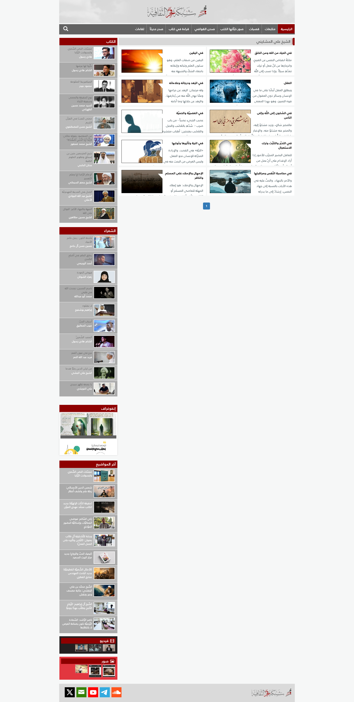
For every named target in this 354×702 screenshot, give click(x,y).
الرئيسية (286, 29)
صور (106, 661)
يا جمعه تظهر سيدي (81, 384)
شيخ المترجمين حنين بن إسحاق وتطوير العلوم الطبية (79, 157)
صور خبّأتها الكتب (232, 29)
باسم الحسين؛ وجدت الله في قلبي (78, 290)
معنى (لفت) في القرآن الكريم (79, 120)
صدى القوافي (205, 29)
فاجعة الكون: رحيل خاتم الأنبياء (79, 240)
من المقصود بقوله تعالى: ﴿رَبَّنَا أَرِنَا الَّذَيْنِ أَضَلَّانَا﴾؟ (77, 138)
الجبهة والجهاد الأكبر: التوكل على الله (77, 211)
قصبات (254, 29)
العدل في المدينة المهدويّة (77, 192)
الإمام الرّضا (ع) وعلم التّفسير (80, 176)
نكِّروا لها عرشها (84, 66)
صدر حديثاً (156, 29)
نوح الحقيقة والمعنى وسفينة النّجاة (80, 99)
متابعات (270, 29)
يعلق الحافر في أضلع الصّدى (80, 257)
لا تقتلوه (87, 305)
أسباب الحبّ (85, 321)
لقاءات (139, 29)
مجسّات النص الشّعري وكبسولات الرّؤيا (80, 50)
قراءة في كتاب (179, 29)
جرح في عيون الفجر (81, 353)
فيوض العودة (84, 272)
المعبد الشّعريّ (84, 337)
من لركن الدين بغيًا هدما (79, 368)
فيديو (104, 641)
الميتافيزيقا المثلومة (81, 81)
